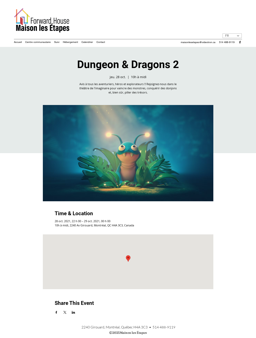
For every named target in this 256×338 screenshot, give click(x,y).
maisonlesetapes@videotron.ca (198, 42)
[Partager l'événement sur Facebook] (56, 312)
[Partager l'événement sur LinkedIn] (73, 312)
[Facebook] (240, 42)
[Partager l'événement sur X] (65, 312)
